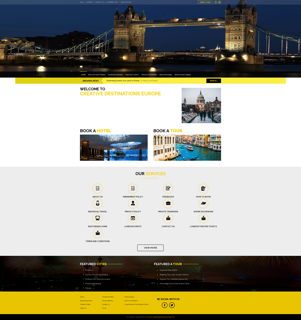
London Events (132, 226)
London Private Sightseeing (96, 275)
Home (83, 75)
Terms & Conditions (131, 301)
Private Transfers (149, 75)
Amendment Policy (133, 197)
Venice (88, 288)
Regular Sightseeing (96, 75)
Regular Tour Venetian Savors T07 (174, 279)
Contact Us (99, 2)
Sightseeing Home (97, 226)
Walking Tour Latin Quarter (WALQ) (174, 275)
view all (214, 81)
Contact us (168, 226)
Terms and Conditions (98, 241)
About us (98, 197)
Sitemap (89, 2)
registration (126, 2)
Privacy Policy (133, 211)
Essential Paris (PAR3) (168, 270)
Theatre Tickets (132, 75)
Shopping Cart (112, 2)
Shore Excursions (115, 75)
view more (150, 247)
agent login (205, 2)
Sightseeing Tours (86, 301)
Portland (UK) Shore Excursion (97, 279)
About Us (83, 308)
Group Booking (165, 75)
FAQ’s (82, 2)
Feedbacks (168, 197)
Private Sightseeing (183, 75)
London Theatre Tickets (203, 226)
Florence (89, 270)
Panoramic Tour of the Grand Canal (174, 284)
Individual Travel (97, 211)
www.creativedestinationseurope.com (161, 317)
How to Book (203, 197)
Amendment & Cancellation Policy (137, 304)
